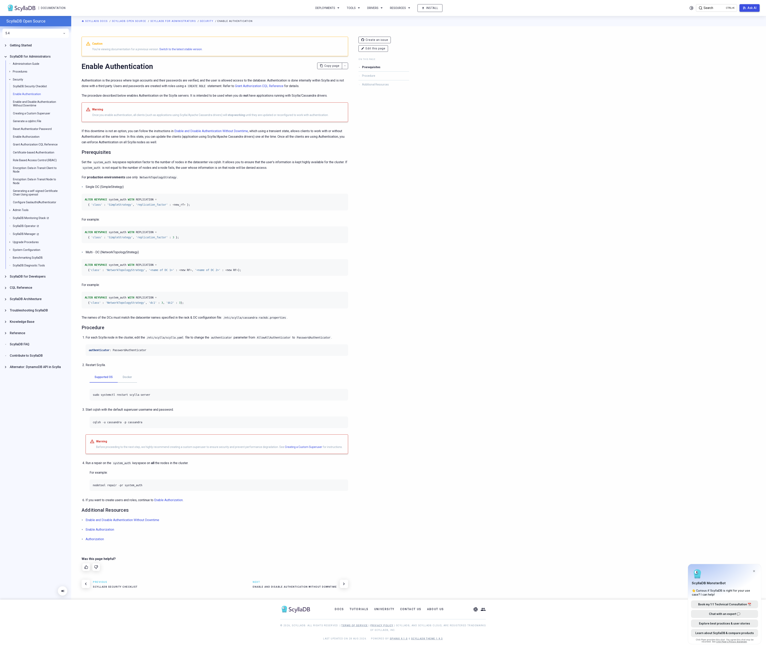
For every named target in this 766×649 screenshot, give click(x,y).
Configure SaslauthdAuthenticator (34, 202)
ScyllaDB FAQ (19, 344)
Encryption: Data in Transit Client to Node (35, 169)
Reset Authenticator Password (32, 129)
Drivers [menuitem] (372, 8)
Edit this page (375, 48)
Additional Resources (375, 84)
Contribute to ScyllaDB (26, 356)
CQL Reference (21, 288)
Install (432, 8)
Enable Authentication (27, 94)
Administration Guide (26, 64)
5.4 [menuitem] (7, 33)
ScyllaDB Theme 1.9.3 (427, 638)
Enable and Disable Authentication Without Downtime (34, 103)
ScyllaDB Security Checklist (30, 86)
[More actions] (345, 66)
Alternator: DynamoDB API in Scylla (35, 367)
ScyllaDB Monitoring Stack (29, 218)
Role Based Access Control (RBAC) (35, 160)
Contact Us (410, 609)
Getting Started (21, 45)
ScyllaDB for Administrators (173, 21)
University (384, 609)
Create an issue (377, 39)
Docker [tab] (127, 377)
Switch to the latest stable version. (180, 49)
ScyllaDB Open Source (129, 21)
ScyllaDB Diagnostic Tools (29, 265)
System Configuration (26, 249)
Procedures (20, 71)
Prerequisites (371, 67)
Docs (339, 609)
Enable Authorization (26, 136)
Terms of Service (354, 625)
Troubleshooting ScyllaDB (29, 310)
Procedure (368, 75)
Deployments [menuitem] (325, 8)
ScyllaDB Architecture (25, 299)
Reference (17, 333)
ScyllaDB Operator (24, 226)
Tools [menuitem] (351, 8)
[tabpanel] (219, 395)
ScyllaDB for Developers (28, 276)
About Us (435, 609)
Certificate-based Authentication (33, 152)
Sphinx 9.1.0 (399, 638)
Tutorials (359, 609)
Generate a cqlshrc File (27, 121)
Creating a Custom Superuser (31, 113)
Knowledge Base (22, 322)
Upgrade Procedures (26, 242)
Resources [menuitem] (398, 8)
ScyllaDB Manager (24, 234)
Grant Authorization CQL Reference (35, 144)
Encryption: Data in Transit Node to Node (34, 181)
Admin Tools (21, 210)
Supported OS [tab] (104, 377)
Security (207, 21)
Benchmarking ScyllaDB (28, 257)
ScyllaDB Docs (96, 21)
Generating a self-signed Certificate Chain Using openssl (35, 192)
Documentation (53, 8)
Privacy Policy (381, 625)
